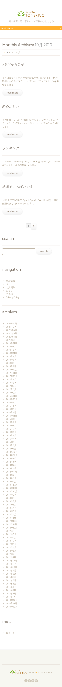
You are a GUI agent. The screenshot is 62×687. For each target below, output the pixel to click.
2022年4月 (11, 323)
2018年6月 (11, 359)
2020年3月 (11, 340)
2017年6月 (11, 382)
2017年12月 (11, 369)
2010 (11, 52)
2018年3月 (11, 363)
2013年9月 (11, 494)
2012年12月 (11, 521)
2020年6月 (11, 330)
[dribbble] (36, 680)
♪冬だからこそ (13, 64)
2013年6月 (11, 504)
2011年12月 (11, 560)
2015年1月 (11, 448)
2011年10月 (11, 567)
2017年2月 (11, 392)
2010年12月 (11, 600)
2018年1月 (11, 366)
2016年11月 (11, 396)
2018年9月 (11, 356)
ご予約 (9, 294)
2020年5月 (11, 333)
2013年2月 (11, 514)
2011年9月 (11, 570)
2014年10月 (12, 455)
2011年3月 (11, 590)
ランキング (11, 148)
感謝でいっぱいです (17, 187)
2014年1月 (11, 481)
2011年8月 (11, 573)
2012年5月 (11, 544)
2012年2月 (11, 554)
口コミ (9, 290)
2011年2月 (11, 593)
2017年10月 (12, 376)
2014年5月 (11, 468)
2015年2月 (11, 445)
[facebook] (26, 680)
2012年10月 (11, 527)
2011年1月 (11, 596)
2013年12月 (11, 484)
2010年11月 (11, 603)
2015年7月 (11, 428)
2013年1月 (11, 517)
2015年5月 (11, 435)
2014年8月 (11, 461)
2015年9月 (11, 422)
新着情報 (10, 280)
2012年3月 (11, 550)
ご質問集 (10, 287)
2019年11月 (11, 343)
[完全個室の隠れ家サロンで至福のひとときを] (18, 672)
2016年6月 (11, 402)
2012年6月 (11, 540)
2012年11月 (11, 524)
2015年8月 (11, 425)
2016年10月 (12, 399)
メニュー (10, 284)
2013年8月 (11, 498)
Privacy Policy (12, 297)
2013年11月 (11, 488)
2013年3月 (11, 511)
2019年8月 (11, 346)
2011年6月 (11, 580)
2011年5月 (11, 583)
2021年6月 (11, 326)
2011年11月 (11, 563)
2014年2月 (11, 478)
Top (4, 52)
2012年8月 (11, 534)
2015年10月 (12, 419)
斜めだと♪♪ (10, 106)
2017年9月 (11, 379)
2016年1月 (11, 412)
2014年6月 (11, 465)
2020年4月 (11, 336)
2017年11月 (11, 372)
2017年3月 (11, 389)
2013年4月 (11, 507)
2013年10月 (11, 491)
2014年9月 (11, 458)
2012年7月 (11, 537)
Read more (12, 92)
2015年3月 (11, 442)
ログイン (10, 632)
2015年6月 (11, 432)
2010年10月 (12, 606)
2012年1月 (11, 557)
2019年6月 (11, 349)
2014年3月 (11, 475)
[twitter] (32, 680)
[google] (29, 680)
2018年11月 (11, 353)
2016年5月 (11, 405)
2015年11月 (11, 415)
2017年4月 (11, 386)
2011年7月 (11, 577)
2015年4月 (11, 438)
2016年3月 (11, 409)
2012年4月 (11, 547)
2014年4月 (11, 471)
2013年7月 (11, 501)
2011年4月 (11, 587)
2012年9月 (11, 531)
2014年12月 (12, 452)
